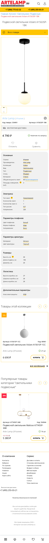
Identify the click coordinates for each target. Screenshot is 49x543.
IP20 (24, 294)
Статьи (29, 481)
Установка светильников (35, 463)
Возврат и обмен (33, 468)
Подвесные (35, 14)
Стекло (25, 177)
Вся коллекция (37, 366)
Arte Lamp (8, 118)
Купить (36, 357)
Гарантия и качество (34, 465)
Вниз (25, 228)
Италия (19, 118)
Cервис (30, 456)
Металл (26, 241)
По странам (6, 465)
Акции (4, 473)
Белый (25, 222)
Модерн (26, 174)
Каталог (12, 14)
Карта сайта (6, 476)
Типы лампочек (32, 483)
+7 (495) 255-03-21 (36, 9)
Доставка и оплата (33, 460)
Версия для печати (45, 118)
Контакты (5, 460)
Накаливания (28, 198)
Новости (30, 478)
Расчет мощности (31, 180)
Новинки (5, 470)
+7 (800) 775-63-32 (13, 9)
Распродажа (6, 468)
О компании (8, 456)
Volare (25, 165)
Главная (4, 14)
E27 (24, 207)
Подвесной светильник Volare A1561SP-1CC (24, 344)
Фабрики (5, 463)
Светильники (23, 14)
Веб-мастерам (32, 470)
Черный (26, 244)
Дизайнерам (31, 473)
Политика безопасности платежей (24, 498)
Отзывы (29, 476)
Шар (25, 225)
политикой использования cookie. (25, 514)
